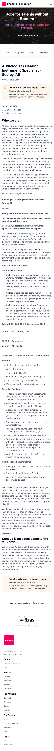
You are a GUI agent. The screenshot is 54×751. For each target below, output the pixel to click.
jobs (7, 52)
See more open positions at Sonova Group (27, 603)
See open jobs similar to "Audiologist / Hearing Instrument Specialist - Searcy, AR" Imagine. (28, 95)
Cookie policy (33, 626)
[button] (4, 4)
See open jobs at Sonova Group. (22, 91)
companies (19, 52)
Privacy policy (21, 626)
